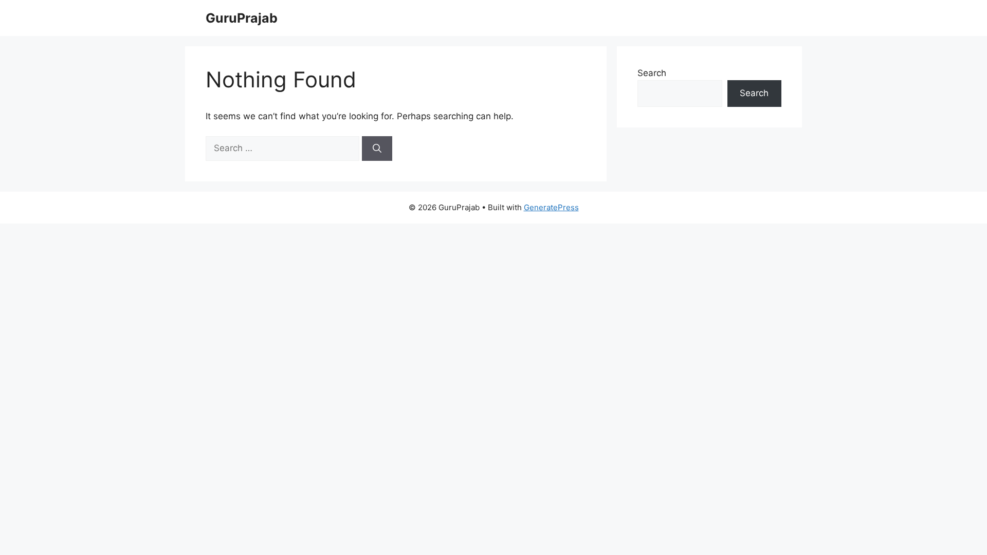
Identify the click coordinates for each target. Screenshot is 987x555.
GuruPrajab (242, 18)
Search (651, 73)
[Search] (377, 148)
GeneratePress (551, 207)
